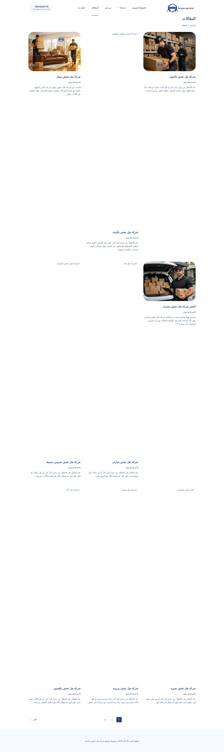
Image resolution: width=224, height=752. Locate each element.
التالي (35, 720)
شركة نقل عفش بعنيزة (183, 688)
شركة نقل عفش (188, 82)
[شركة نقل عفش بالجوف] (169, 51)
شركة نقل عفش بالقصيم (67, 688)
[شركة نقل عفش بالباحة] (112, 129)
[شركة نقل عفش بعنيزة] (169, 585)
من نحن (108, 7)
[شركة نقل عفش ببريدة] (112, 585)
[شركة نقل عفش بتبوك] (54, 51)
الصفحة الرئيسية (139, 7)
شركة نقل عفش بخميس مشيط (63, 462)
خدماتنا (123, 7)
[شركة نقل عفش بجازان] (112, 359)
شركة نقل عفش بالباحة (125, 232)
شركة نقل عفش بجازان (125, 462)
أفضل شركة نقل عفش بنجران (179, 306)
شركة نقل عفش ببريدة (125, 688)
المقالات (94, 7)
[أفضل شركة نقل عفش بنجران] (169, 281)
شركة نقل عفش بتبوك (68, 76)
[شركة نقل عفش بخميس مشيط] (54, 359)
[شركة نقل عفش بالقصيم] (54, 585)
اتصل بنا (81, 7)
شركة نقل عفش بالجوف (182, 76)
